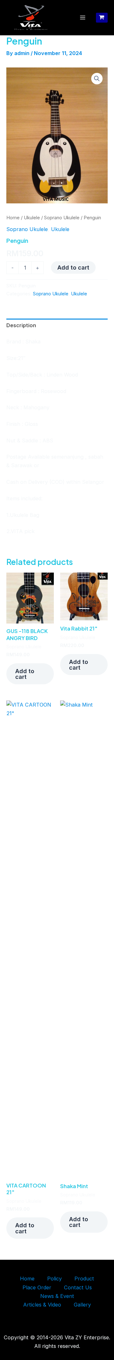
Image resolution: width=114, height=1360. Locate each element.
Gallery (82, 1304)
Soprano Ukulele (61, 218)
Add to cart (73, 267)
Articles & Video (42, 1304)
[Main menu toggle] (83, 18)
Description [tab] (21, 325)
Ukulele (32, 218)
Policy (54, 1278)
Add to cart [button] (24, 673)
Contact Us (78, 1287)
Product (84, 1278)
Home (13, 218)
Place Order (36, 1287)
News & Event (57, 1296)
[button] (97, 78)
